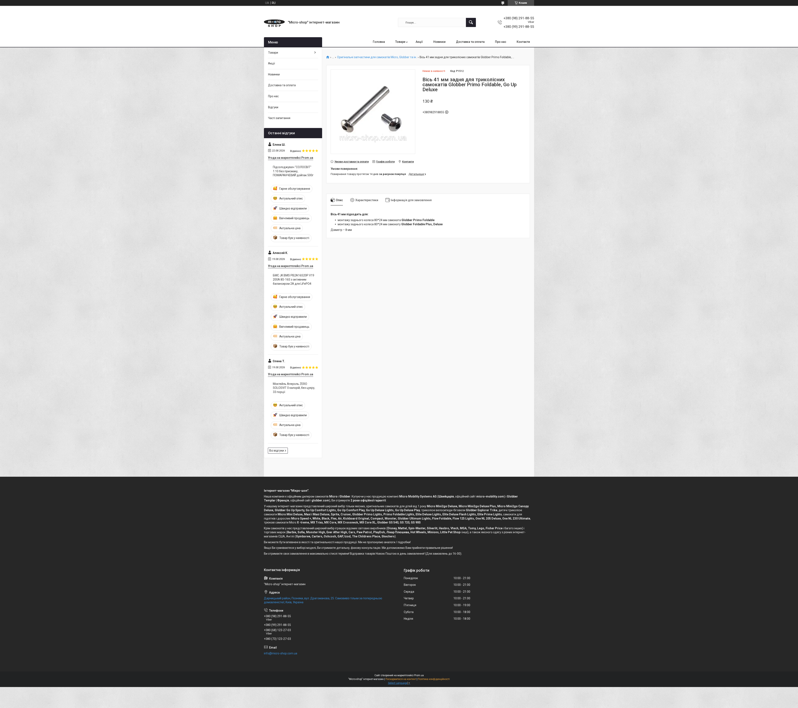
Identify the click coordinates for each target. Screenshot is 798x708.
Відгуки (273, 107)
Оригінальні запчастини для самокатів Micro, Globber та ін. (377, 57)
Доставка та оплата (470, 41)
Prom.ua (419, 675)
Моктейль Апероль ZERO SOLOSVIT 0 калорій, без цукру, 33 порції (294, 388)
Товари (400, 41)
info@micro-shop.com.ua (280, 653)
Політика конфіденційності (434, 679)
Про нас (500, 41)
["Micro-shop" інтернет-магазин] (274, 22)
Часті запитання (279, 118)
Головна (379, 41)
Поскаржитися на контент (400, 679)
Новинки (439, 41)
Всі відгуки (276, 450)
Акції (419, 41)
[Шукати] (471, 22)
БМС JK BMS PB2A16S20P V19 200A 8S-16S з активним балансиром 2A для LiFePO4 (293, 279)
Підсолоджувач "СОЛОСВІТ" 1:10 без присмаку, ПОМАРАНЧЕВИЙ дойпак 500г (293, 171)
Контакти (523, 41)
